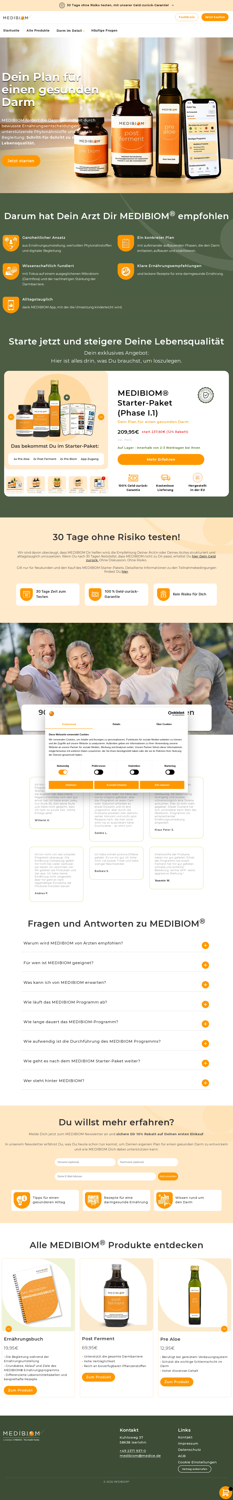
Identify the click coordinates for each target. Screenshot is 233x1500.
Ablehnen (71, 784)
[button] (70, 31)
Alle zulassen (162, 784)
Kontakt (185, 1437)
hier (125, 571)
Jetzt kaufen (215, 17)
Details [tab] (116, 724)
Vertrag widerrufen (194, 1468)
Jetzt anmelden (168, 1176)
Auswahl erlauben (116, 784)
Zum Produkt (20, 1390)
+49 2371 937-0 (133, 1451)
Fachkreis (186, 17)
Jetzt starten (21, 161)
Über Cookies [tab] (164, 724)
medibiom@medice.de (140, 1456)
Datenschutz (189, 1450)
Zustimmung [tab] (69, 724)
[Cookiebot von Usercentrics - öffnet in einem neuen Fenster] (170, 713)
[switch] (98, 772)
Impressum (188, 1443)
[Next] (101, 417)
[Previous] (11, 417)
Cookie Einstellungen (197, 1462)
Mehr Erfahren (161, 459)
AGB (182, 1456)
